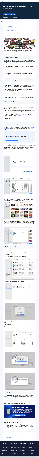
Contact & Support (4, 447)
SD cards (5, 33)
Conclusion (7, 31)
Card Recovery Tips (31, 453)
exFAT (20, 115)
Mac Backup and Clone (32, 447)
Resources (31, 443)
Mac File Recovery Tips (14, 450)
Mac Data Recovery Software (15, 447)
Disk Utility (24, 252)
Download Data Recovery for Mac (12, 140)
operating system (31, 114)
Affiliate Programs (4, 450)
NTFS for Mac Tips (22, 453)
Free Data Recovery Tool (14, 453)
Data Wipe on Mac (31, 450)
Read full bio (9, 428)
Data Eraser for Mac (22, 450)
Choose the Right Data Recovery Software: (12, 27)
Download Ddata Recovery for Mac (9, 14)
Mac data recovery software (24, 397)
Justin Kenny (10, 17)
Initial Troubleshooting (9, 26)
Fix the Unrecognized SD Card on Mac (11, 30)
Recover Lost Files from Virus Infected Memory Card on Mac (14, 437)
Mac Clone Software (22, 447)
